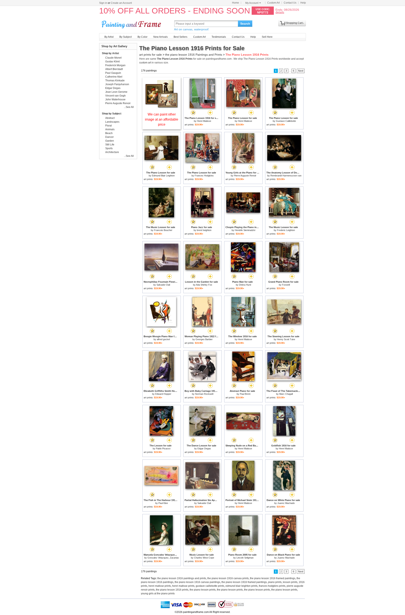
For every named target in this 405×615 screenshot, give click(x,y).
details (279, 12)
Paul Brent (245, 394)
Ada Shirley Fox (204, 284)
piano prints (275, 582)
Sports (109, 148)
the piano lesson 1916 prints (172, 589)
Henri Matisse (204, 121)
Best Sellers (180, 36)
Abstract (110, 118)
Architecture (112, 152)
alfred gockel (163, 339)
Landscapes (112, 121)
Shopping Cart (294, 22)
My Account (251, 2)
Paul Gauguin (113, 72)
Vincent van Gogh (115, 95)
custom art (145, 62)
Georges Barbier (204, 339)
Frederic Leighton (286, 230)
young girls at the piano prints (158, 593)
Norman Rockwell (204, 394)
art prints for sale (150, 54)
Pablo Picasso (163, 448)
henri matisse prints (159, 585)
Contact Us (290, 2)
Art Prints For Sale (131, 23)
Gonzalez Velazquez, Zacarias (163, 557)
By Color (142, 36)
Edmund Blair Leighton (163, 175)
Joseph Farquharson (117, 84)
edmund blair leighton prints (241, 585)
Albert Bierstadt (114, 69)
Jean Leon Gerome (116, 91)
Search (245, 23)
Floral (108, 125)
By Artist (108, 36)
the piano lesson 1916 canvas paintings (197, 582)
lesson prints (290, 582)
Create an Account (121, 2)
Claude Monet (113, 57)
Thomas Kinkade (115, 80)
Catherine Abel (113, 76)
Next (300, 70)
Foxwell (286, 284)
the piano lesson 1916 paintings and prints (181, 578)
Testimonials (219, 36)
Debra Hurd (245, 284)
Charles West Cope (204, 557)
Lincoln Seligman (245, 557)
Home (235, 2)
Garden (109, 140)
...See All (129, 107)
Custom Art (273, 2)
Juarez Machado (286, 503)
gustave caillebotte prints (210, 585)
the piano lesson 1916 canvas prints (228, 578)
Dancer (109, 137)
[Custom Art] (161, 107)
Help (303, 2)
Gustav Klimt (112, 61)
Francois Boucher (163, 230)
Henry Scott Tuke (286, 339)
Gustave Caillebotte (286, 121)
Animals (110, 129)
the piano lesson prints (203, 589)
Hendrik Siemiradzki (245, 230)
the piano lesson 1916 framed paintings (272, 578)
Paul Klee (163, 503)
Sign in (103, 2)
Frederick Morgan (115, 65)
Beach (109, 133)
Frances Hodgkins (204, 175)
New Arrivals (160, 36)
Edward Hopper (163, 394)
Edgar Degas (204, 448)
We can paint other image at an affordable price (161, 119)
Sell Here (267, 36)
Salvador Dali (163, 284)
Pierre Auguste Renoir (245, 175)
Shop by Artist (110, 53)
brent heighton (204, 230)
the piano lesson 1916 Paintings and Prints (193, 54)
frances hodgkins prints (272, 585)
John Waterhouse (115, 99)
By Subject (125, 36)
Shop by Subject (111, 113)
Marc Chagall (286, 394)
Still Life (109, 144)
